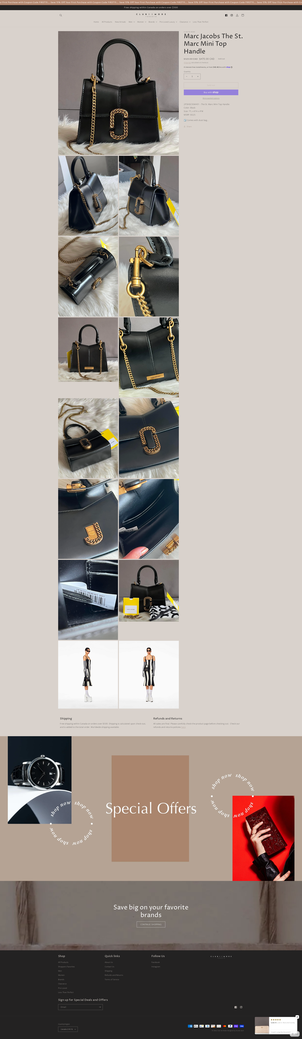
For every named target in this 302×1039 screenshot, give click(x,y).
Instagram (155, 966)
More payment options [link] (211, 98)
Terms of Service (112, 979)
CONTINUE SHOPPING (151, 924)
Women (61, 975)
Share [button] (189, 126)
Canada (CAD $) (67, 1029)
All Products (63, 962)
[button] (61, 15)
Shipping (187, 63)
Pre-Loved (62, 988)
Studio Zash (240, 1030)
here (183, 727)
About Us (109, 962)
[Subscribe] (100, 1007)
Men (60, 971)
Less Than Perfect (66, 992)
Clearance (62, 983)
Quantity (187, 71)
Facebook (155, 962)
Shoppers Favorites (66, 966)
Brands (61, 979)
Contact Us (109, 966)
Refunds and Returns (114, 975)
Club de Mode (222, 1030)
